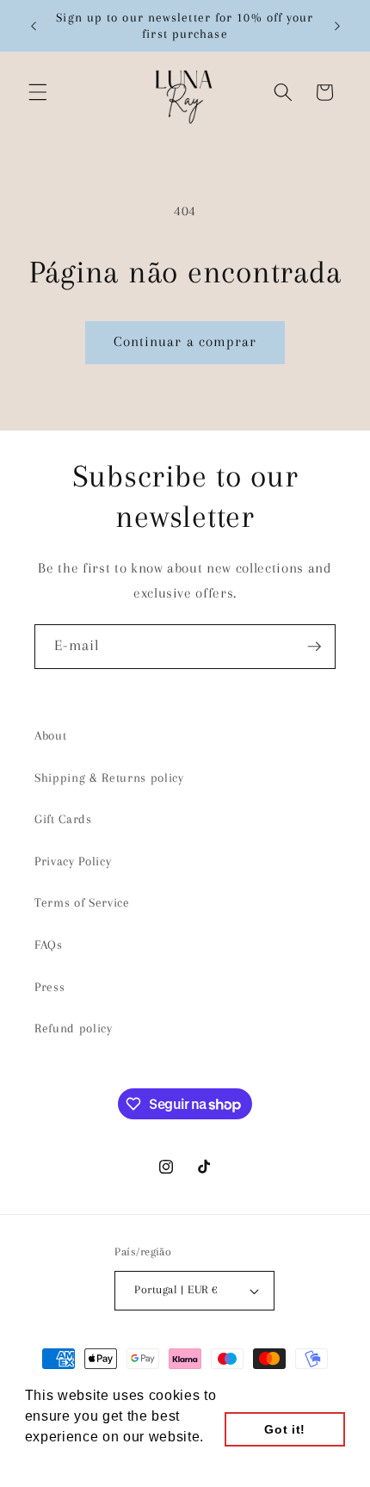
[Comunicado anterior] (33, 26)
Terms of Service (82, 902)
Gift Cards (63, 819)
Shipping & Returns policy (109, 778)
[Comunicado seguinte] (337, 26)
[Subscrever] (314, 646)
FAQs (48, 945)
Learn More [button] (65, 1460)
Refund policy (73, 1028)
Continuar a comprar (185, 342)
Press (49, 987)
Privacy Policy (72, 861)
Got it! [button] (284, 1429)
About (50, 735)
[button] (38, 92)
